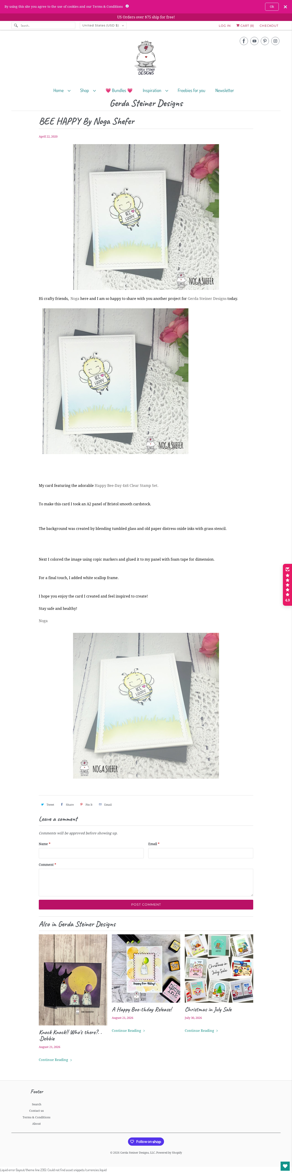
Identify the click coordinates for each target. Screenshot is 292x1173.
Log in (225, 25)
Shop (85, 90)
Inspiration (153, 90)
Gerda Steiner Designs (146, 103)
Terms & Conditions (36, 1117)
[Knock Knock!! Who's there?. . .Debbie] (73, 979)
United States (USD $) (101, 25)
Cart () (247, 25)
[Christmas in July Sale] (219, 968)
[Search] (16, 25)
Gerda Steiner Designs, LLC (137, 1152)
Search (36, 1104)
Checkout (269, 25)
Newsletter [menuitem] (224, 90)
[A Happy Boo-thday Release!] (146, 968)
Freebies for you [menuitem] (191, 90)
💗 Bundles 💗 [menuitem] (119, 90)
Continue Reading (54, 1060)
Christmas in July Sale (208, 1009)
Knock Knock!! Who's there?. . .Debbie (70, 1035)
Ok (272, 6)
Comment (47, 864)
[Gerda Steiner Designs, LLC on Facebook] (244, 41)
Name (44, 844)
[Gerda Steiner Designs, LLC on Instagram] (275, 41)
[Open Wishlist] (285, 1166)
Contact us (36, 1110)
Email (153, 844)
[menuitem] (64, 90)
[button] (287, 585)
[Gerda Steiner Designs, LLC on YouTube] (254, 41)
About (36, 1123)
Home (59, 90)
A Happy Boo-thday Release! (142, 1009)
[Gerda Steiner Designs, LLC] (146, 58)
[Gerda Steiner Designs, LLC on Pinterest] (265, 41)
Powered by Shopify (169, 1152)
